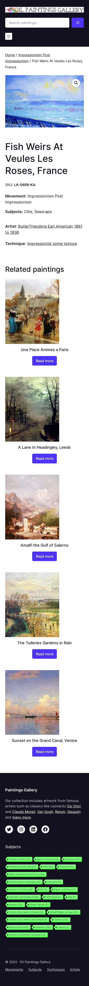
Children (61, 919)
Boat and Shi (18, 927)
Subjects (35, 970)
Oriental (66, 866)
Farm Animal (53, 897)
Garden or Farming (21, 889)
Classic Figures (39, 904)
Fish (43, 889)
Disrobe (16, 904)
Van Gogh (45, 811)
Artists (75, 970)
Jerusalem (54, 882)
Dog (71, 897)
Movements (14, 970)
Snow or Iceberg (47, 859)
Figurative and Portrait (23, 897)
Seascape (43, 211)
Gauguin (74, 811)
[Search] (78, 23)
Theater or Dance (19, 859)
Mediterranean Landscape (24, 882)
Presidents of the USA (22, 866)
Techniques (56, 970)
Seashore (72, 859)
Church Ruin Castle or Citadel (26, 912)
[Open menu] (8, 36)
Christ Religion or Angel (64, 912)
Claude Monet (23, 811)
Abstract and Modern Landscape (27, 935)
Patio (48, 866)
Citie (28, 211)
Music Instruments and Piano (26, 874)
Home (10, 55)
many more (21, 817)
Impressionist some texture (52, 243)
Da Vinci (74, 806)
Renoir (60, 811)
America (63, 927)
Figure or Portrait (64, 889)
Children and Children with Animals (28, 919)
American (43, 927)
